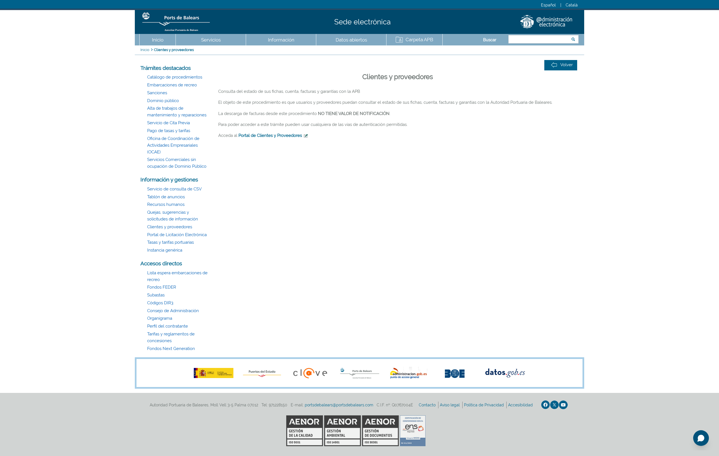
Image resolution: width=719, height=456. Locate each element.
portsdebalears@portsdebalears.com (339, 405)
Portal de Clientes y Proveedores (270, 135)
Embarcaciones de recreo (172, 84)
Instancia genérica (164, 250)
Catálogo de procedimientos (174, 77)
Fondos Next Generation (171, 348)
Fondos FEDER (161, 287)
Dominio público (163, 100)
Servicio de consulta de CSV (174, 189)
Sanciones (157, 92)
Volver (566, 64)
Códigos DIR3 (160, 302)
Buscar (489, 39)
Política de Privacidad (484, 405)
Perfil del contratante (167, 326)
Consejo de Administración (173, 310)
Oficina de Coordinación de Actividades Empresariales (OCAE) (173, 145)
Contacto (428, 405)
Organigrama (159, 318)
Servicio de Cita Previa (168, 122)
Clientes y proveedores (174, 50)
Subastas (156, 295)
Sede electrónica (362, 22)
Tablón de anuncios (166, 196)
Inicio (157, 40)
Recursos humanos (166, 204)
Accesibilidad (521, 405)
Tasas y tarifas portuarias (170, 242)
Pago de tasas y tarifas (168, 130)
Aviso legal (450, 405)
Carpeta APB (419, 39)
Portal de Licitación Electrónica (177, 234)
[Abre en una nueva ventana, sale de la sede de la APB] (305, 135)
